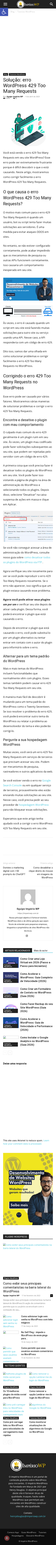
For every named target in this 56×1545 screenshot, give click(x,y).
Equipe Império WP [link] (15, 96)
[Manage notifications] (6, 1538)
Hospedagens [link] (18, 1535)
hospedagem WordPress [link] (34, 805)
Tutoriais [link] (42, 1532)
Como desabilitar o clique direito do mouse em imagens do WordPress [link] (41, 872)
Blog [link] (12, 11)
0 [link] (16, 98)
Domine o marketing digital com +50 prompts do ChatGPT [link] (14, 871)
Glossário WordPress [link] (35, 1535)
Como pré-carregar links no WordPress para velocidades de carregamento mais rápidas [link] (13, 1429)
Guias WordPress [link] (28, 1532)
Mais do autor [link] (41, 950)
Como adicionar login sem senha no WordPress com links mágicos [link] (37, 1319)
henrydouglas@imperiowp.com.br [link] (28, 1516)
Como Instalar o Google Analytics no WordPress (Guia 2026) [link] (34, 1041)
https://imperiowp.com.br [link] (28, 913)
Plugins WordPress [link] (11, 1278)
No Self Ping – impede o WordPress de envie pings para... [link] (34, 1335)
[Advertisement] (28, 43)
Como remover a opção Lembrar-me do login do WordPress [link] (40, 1394)
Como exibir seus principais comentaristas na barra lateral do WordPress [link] (27, 1287)
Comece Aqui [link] (13, 1532)
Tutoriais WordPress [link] (26, 11)
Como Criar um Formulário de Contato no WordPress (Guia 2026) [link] (35, 992)
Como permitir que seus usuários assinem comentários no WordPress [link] (37, 1351)
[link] (4, 12)
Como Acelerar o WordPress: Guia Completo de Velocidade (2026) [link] (36, 977)
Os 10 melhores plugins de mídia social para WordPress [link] (14, 1394)
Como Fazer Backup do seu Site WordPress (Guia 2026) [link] (36, 1007)
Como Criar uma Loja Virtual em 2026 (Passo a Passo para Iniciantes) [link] (35, 962)
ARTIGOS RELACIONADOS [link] (17, 950)
